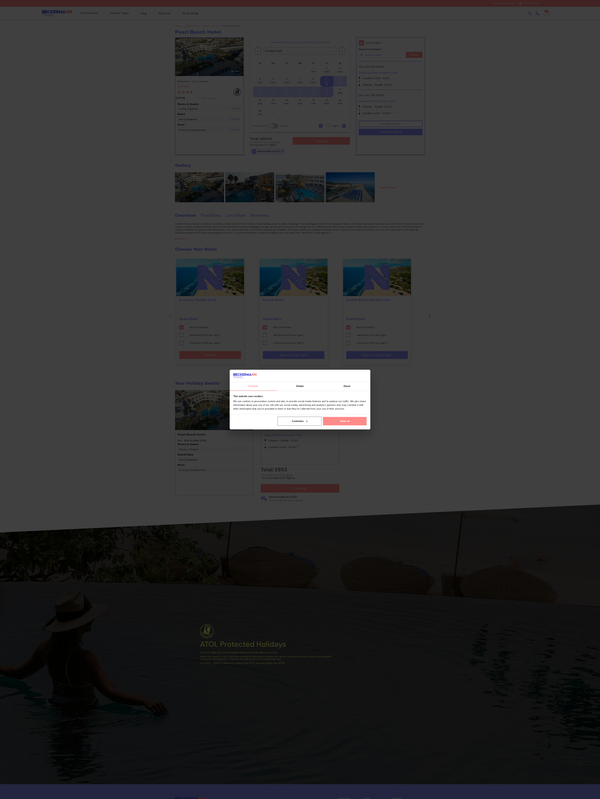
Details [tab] (300, 386)
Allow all (345, 421)
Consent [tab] (253, 386)
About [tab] (346, 386)
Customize (298, 421)
